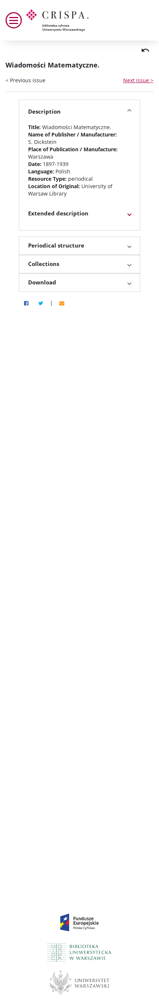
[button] (79, 112)
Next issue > (138, 80)
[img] (145, 50)
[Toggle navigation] (14, 20)
